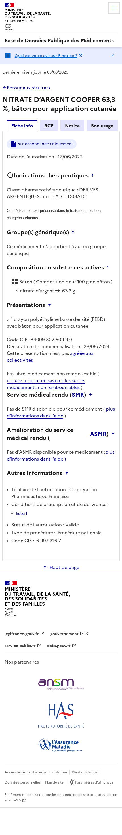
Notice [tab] (72, 125)
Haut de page (64, 567)
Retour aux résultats (28, 87)
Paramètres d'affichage (94, 782)
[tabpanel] (61, 345)
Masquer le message (112, 55)
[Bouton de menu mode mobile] (114, 8)
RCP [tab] (49, 125)
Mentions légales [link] (85, 772)
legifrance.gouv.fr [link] (22, 634)
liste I (21, 513)
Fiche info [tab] (22, 125)
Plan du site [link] (54, 782)
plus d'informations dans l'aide (61, 412)
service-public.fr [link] (20, 646)
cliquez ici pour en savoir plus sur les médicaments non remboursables (46, 384)
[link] (59, 40)
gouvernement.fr (66, 634)
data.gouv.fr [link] (59, 646)
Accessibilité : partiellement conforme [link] (36, 772)
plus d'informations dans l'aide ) (60, 455)
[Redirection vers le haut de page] (94, 175)
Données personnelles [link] (22, 782)
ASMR (98, 434)
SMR (78, 395)
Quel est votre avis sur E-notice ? (46, 56)
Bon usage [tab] (102, 125)
